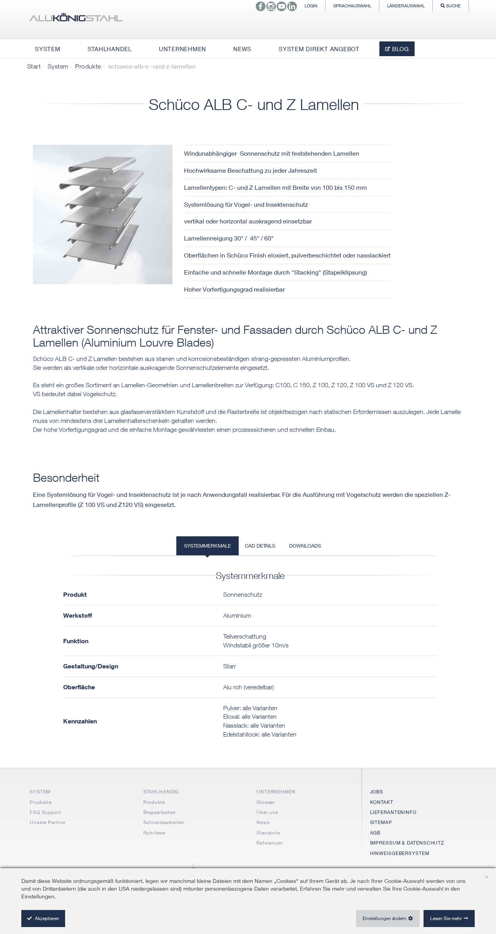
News (263, 822)
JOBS (377, 792)
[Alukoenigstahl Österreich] (75, 19)
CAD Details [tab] (260, 546)
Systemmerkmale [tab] (207, 546)
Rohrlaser (154, 833)
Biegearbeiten (159, 812)
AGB (375, 833)
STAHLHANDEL (161, 792)
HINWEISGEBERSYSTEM (399, 853)
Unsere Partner (48, 822)
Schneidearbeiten (164, 822)
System (58, 66)
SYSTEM (40, 792)
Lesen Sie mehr (446, 918)
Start (34, 66)
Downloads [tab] (305, 546)
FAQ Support (45, 812)
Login (311, 5)
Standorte (268, 833)
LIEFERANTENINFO (393, 812)
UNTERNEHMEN (276, 792)
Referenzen (270, 843)
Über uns (267, 812)
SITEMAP (381, 822)
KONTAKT (381, 802)
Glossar (266, 802)
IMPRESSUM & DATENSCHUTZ (407, 843)
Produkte (88, 66)
